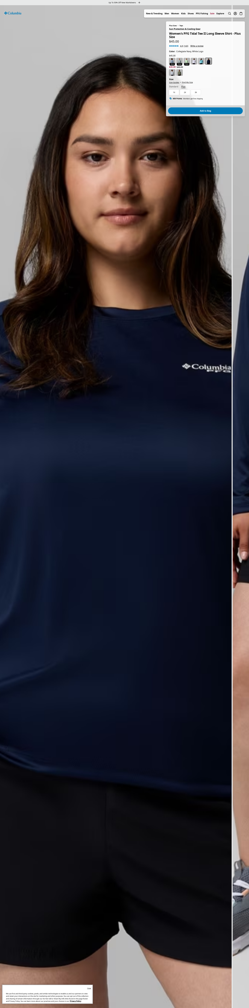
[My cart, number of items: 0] (241, 13)
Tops (181, 26)
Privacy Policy (75, 1001)
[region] (124, 506)
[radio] (172, 61)
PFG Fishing (202, 13)
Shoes (191, 13)
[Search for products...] (229, 13)
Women (175, 13)
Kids (183, 13)
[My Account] (235, 13)
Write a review (196, 45)
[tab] (173, 87)
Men (167, 13)
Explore (220, 13)
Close (89, 988)
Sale (212, 13)
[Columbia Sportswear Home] (12, 13)
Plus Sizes (173, 26)
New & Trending (154, 13)
